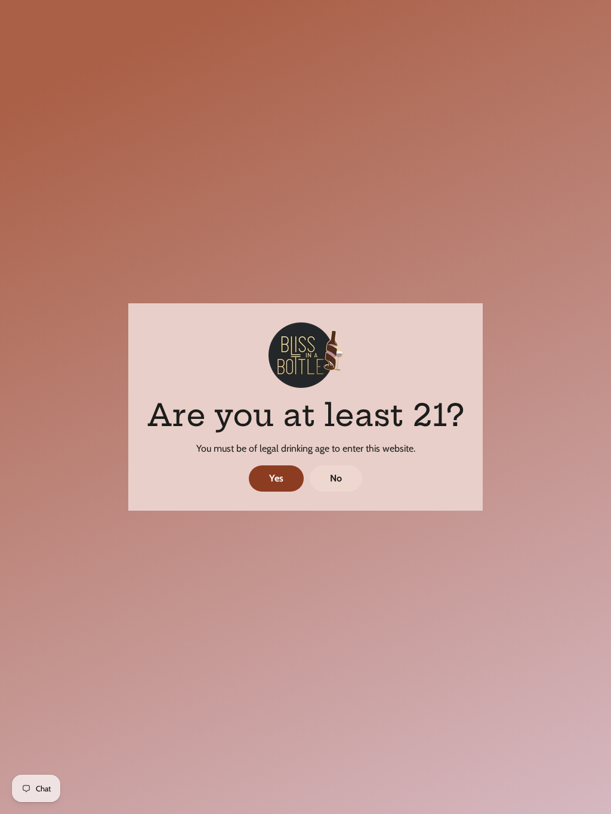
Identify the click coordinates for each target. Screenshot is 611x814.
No (336, 478)
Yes (276, 478)
